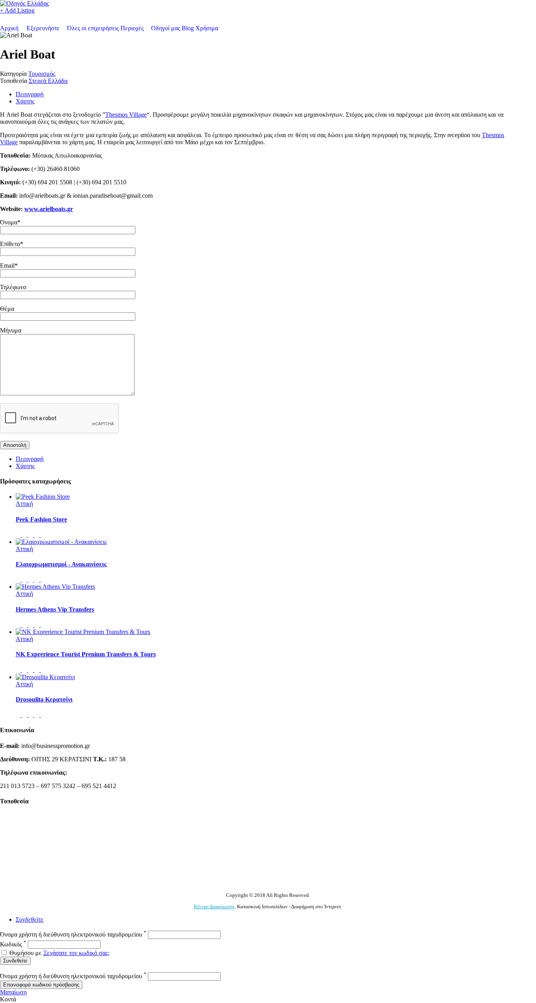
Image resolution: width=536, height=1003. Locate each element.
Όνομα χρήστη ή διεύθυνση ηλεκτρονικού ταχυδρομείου (73, 934)
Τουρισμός (41, 73)
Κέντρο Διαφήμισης (215, 906)
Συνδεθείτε (30, 919)
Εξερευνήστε (43, 28)
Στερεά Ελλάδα (48, 80)
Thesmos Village (126, 114)
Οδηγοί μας (165, 28)
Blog (188, 28)
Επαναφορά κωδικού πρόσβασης (41, 985)
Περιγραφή (30, 94)
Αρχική (9, 28)
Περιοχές (132, 28)
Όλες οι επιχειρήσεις (93, 28)
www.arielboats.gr (48, 209)
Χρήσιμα (206, 28)
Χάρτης (25, 101)
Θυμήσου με (25, 953)
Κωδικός (13, 944)
